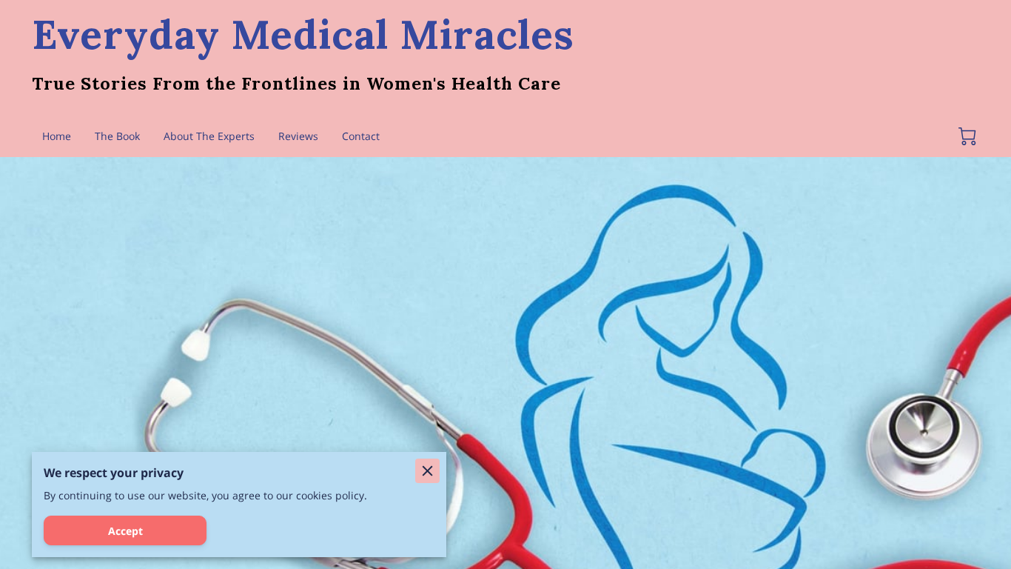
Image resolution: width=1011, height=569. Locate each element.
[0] (967, 136)
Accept (125, 531)
